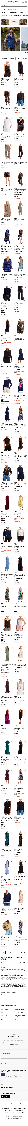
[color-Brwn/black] (15, 196)
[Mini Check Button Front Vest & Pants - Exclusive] (20, 209)
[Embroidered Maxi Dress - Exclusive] (20, 867)
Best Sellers (5, 15)
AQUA (5, 9)
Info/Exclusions (14, 1044)
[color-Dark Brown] (17, 309)
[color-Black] (15, 309)
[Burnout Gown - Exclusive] (20, 839)
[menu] (2, 2)
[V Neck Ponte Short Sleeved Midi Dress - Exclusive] (20, 716)
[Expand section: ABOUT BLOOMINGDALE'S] (14, 1060)
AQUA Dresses (5, 1009)
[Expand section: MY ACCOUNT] (14, 1057)
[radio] (15, 196)
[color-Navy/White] (2, 401)
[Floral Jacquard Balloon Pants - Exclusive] (20, 69)
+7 (9, 672)
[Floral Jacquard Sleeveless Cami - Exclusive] (7, 69)
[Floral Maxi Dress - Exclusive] (7, 594)
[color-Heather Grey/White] (4, 401)
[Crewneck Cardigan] (20, 98)
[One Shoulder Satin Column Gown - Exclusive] (7, 839)
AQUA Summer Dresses (21, 1020)
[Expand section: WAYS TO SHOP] (14, 1063)
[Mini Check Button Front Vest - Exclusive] (7, 209)
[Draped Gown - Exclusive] (7, 502)
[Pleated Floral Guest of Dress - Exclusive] (20, 264)
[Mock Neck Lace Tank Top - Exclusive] (7, 443)
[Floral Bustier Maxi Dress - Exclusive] (20, 898)
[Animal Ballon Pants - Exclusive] (7, 98)
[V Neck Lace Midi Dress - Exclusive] (7, 776)
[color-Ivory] (4, 639)
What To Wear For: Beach (15, 15)
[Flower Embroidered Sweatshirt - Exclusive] (7, 534)
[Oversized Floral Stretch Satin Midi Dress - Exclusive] (20, 927)
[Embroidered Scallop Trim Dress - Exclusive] (20, 654)
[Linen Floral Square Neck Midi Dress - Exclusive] (20, 776)
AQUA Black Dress (5, 1015)
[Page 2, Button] (24, 953)
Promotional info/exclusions (12, 1079)
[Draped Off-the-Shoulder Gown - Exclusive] (7, 747)
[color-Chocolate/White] (6, 401)
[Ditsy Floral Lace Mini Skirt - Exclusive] (7, 179)
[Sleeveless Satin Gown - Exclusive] (7, 654)
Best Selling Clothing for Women (20, 1016)
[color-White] (4, 824)
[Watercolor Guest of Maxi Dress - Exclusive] (20, 414)
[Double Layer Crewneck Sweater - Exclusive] (7, 293)
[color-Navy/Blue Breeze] (4, 312)
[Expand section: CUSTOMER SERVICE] (14, 1053)
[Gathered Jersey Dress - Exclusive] (7, 564)
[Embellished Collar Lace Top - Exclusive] (7, 807)
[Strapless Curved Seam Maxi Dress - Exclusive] (20, 443)
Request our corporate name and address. (14, 1116)
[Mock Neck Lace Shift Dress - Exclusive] (20, 473)
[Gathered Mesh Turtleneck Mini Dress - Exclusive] (20, 326)
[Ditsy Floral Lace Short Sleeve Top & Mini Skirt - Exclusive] (20, 236)
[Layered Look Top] (7, 385)
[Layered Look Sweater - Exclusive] (7, 898)
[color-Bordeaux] (2, 520)
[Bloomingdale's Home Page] (13, 2)
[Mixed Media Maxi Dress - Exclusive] (20, 356)
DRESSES (3, 52)
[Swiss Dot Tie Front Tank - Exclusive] (20, 687)
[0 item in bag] (26, 2)
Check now (21, 1079)
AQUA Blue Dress (19, 1012)
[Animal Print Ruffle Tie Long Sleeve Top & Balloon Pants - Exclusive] (20, 179)
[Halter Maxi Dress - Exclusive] (7, 326)
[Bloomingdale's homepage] (2, 9)
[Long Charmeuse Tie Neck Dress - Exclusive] (7, 414)
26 (21, 952)
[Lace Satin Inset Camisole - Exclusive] (7, 623)
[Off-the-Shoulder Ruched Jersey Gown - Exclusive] (20, 564)
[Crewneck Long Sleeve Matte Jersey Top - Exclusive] (7, 124)
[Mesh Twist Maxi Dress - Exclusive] (7, 687)
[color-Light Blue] (8, 673)
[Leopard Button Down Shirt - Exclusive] (7, 473)
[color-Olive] (2, 673)
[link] (7, 82)
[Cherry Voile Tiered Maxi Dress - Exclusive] (20, 594)
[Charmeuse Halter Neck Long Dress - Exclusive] (7, 867)
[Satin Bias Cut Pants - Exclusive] (20, 293)
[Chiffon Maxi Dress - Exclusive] (7, 716)
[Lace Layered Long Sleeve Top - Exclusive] (20, 807)
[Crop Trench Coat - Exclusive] (7, 927)
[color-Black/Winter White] (2, 312)
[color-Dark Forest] (8, 401)
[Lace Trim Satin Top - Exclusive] (20, 534)
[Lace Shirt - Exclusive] (7, 356)
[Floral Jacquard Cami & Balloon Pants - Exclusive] (20, 152)
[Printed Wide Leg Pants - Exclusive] (7, 152)
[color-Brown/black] (17, 196)
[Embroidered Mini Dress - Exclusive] (20, 623)
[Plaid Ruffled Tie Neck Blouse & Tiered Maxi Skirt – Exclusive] (7, 236)
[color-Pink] (4, 673)
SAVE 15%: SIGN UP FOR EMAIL (14, 1036)
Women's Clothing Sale (20, 1009)
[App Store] (5, 1096)
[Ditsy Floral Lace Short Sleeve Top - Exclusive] (20, 124)
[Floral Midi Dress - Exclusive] (20, 502)
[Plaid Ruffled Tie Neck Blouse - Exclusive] (7, 264)
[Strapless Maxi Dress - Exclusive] (20, 385)
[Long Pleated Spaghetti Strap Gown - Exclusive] (20, 747)
